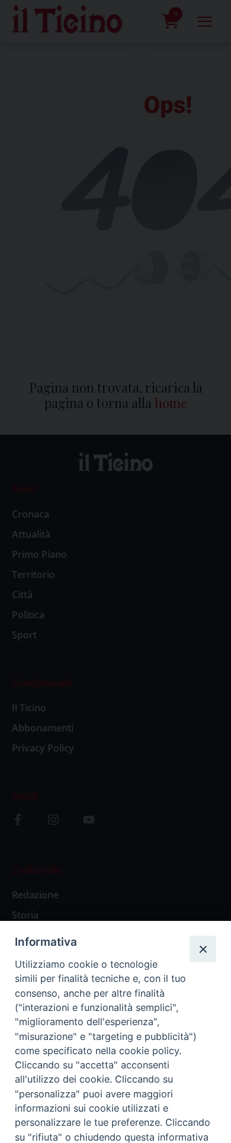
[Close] (203, 949)
